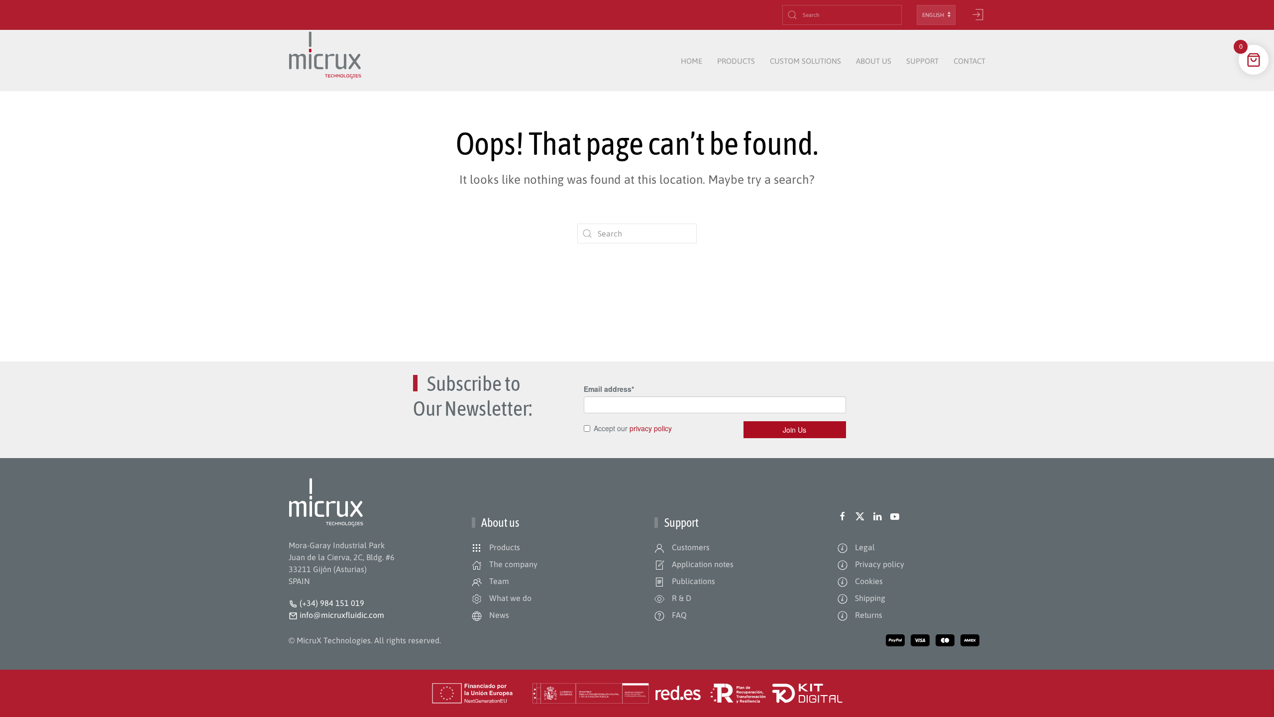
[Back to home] (325, 61)
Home (691, 61)
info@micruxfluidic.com (341, 614)
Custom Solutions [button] (805, 61)
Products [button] (736, 61)
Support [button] (922, 61)
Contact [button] (969, 61)
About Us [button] (873, 61)
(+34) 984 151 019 (332, 602)
